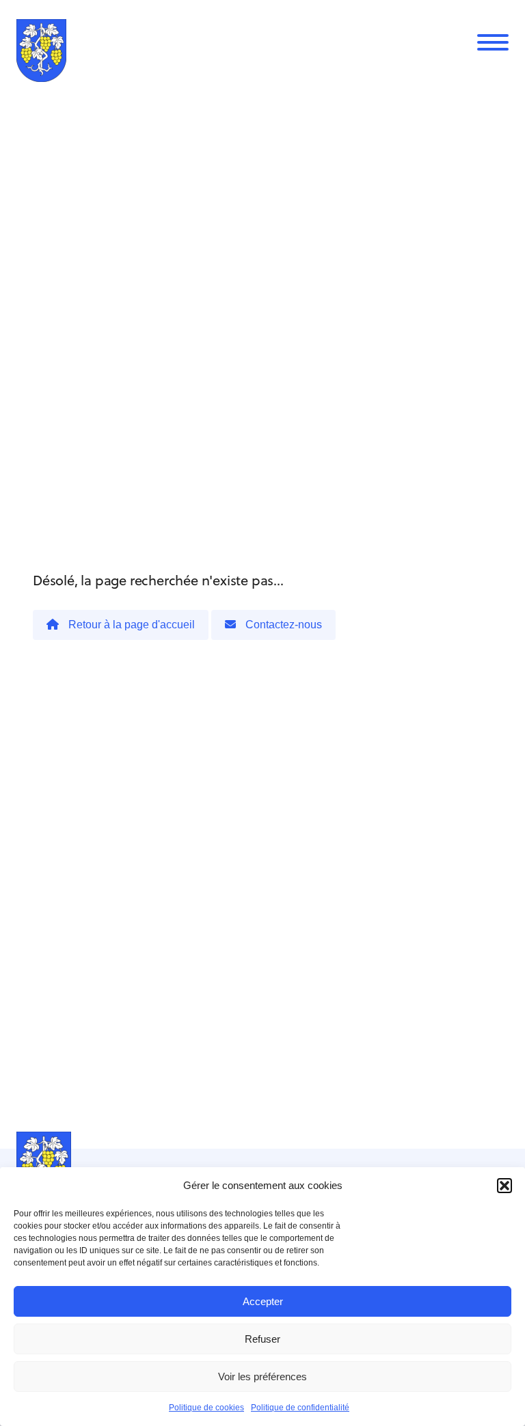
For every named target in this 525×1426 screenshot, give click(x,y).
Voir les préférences (262, 1376)
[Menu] (493, 42)
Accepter (263, 1301)
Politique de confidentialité (300, 1407)
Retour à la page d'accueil (130, 624)
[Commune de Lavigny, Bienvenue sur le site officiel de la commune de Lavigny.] (41, 53)
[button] (504, 1185)
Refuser (262, 1339)
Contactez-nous (282, 624)
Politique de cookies (206, 1407)
